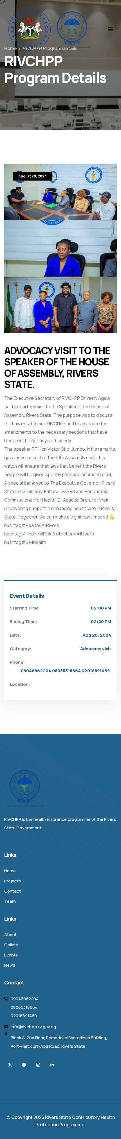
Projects (12, 881)
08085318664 (24, 1007)
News (9, 965)
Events (11, 955)
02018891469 (24, 1016)
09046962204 (25, 999)
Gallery (11, 945)
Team (10, 901)
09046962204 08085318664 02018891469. (66, 671)
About (10, 935)
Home (10, 871)
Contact (12, 891)
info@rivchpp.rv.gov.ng (33, 1027)
